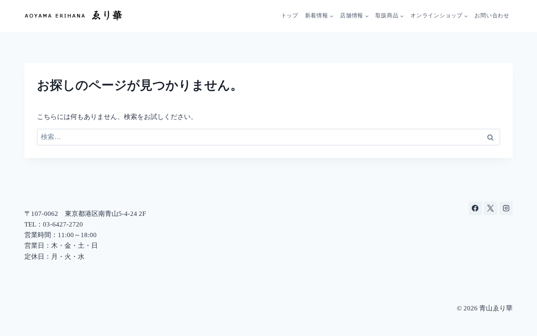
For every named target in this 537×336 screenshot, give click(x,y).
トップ (289, 16)
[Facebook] (475, 208)
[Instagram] (506, 208)
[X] (490, 208)
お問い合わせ (491, 16)
